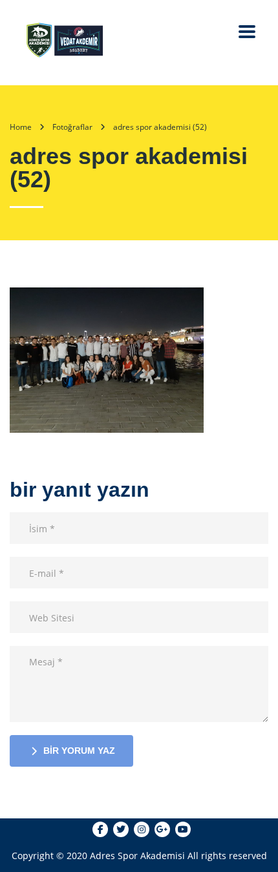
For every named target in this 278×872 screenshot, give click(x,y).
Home (21, 126)
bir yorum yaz (79, 750)
